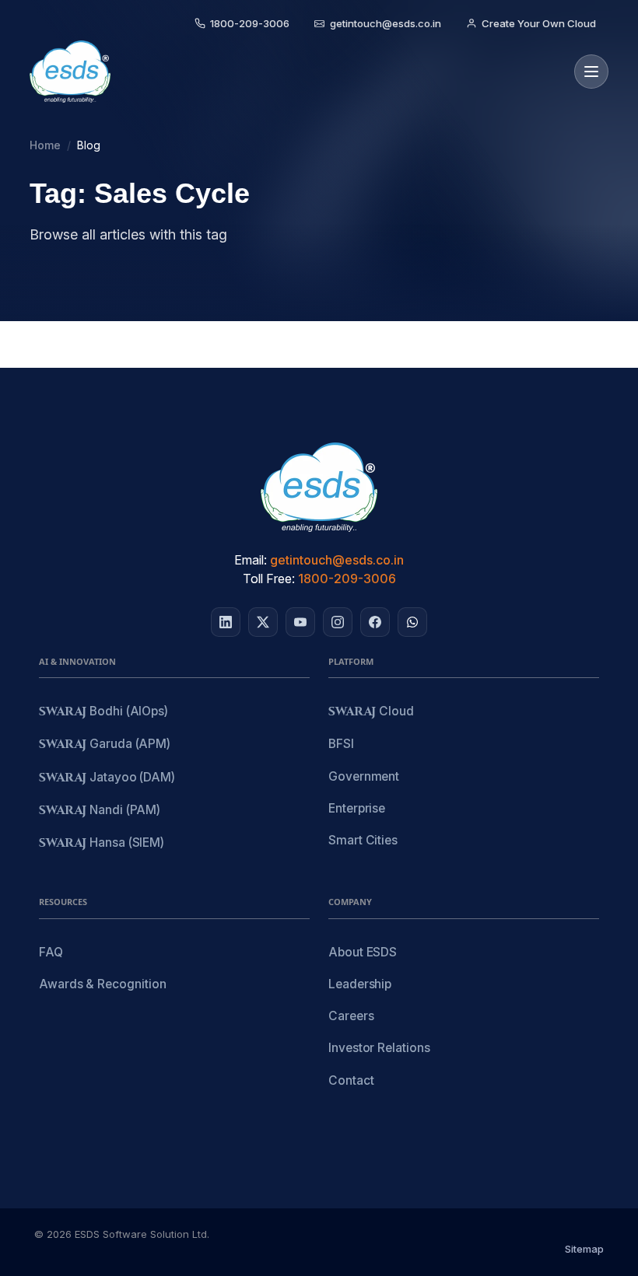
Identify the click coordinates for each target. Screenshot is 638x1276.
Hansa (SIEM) (101, 843)
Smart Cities (363, 840)
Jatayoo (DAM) (107, 778)
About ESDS (362, 952)
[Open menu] (591, 71)
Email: (250, 560)
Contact (350, 1080)
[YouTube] (300, 622)
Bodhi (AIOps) (103, 712)
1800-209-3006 (347, 578)
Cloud (371, 712)
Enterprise (356, 808)
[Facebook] (375, 622)
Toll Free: (269, 578)
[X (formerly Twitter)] (263, 622)
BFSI (341, 743)
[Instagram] (337, 622)
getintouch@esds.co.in (337, 560)
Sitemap (584, 1249)
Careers (350, 1016)
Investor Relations (379, 1047)
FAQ (51, 952)
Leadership (359, 984)
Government (363, 776)
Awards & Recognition (102, 984)
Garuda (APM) (104, 744)
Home (45, 145)
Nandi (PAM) (99, 810)
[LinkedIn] (225, 622)
